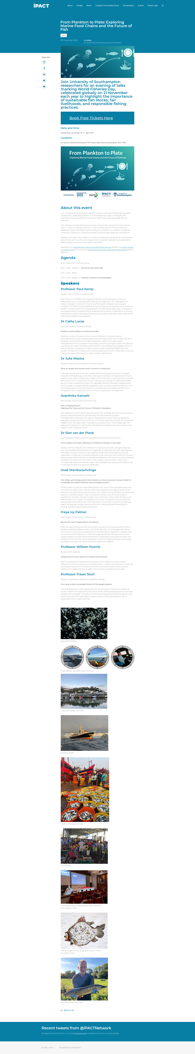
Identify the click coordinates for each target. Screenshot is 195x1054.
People (80, 6)
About (70, 6)
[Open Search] (163, 6)
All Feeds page (80, 1033)
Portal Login (153, 6)
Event (63, 35)
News (89, 6)
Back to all (69, 1010)
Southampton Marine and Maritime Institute (92, 247)
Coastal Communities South (107, 6)
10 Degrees (76, 1048)
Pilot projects (128, 6)
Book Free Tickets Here (91, 118)
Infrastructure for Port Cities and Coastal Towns (107, 250)
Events (141, 6)
